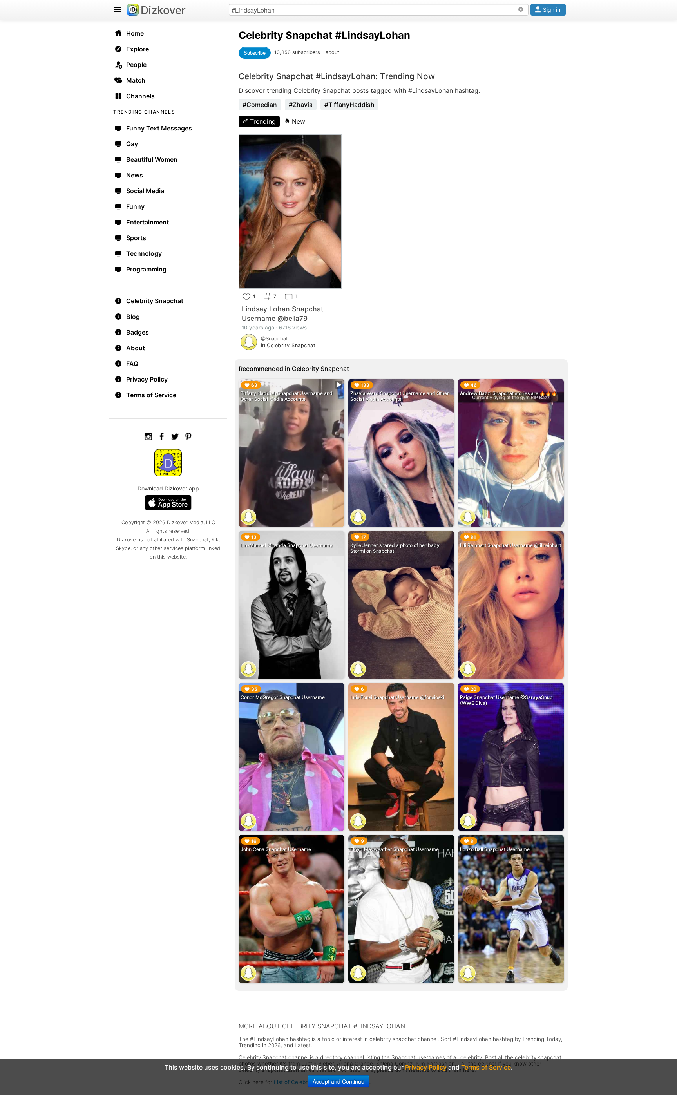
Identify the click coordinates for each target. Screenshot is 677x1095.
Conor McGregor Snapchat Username (283, 697)
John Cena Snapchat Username (276, 849)
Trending (262, 121)
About (135, 348)
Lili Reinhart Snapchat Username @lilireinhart (510, 545)
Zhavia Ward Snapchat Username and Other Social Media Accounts (399, 396)
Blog (133, 316)
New (297, 121)
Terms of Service (151, 395)
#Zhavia (301, 105)
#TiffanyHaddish (349, 105)
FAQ (132, 363)
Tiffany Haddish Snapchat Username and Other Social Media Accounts (287, 396)
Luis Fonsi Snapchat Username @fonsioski (397, 697)
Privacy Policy (147, 379)
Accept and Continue (338, 1081)
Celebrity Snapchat (154, 301)
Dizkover (163, 10)
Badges (137, 332)
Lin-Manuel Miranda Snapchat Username (287, 545)
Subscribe (255, 52)
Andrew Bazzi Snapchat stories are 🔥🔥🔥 (508, 393)
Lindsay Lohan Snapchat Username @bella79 (283, 313)
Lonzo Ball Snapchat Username (495, 849)
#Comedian (260, 105)
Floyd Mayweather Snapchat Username (394, 849)
